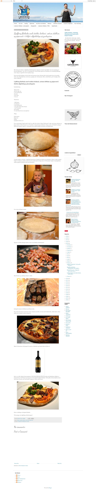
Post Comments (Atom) (23, 465)
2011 (67, 291)
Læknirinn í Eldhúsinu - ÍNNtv (44, 25)
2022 (67, 238)
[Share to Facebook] (32, 418)
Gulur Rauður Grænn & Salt (68, 320)
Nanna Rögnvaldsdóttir (69, 333)
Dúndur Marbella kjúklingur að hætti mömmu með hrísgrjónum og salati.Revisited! (76, 221)
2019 (67, 243)
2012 (67, 289)
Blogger (50, 487)
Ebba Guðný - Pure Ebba (68, 311)
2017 (67, 280)
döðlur (21, 420)
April (68, 259)
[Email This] (28, 418)
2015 (67, 283)
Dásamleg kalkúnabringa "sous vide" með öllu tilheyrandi (75, 180)
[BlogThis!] (29, 418)
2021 (67, 239)
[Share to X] (30, 418)
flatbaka (23, 420)
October (68, 248)
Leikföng (26, 23)
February (69, 262)
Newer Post (16, 463)
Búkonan (67, 309)
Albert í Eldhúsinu (68, 307)
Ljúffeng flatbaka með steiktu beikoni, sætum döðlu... (74, 273)
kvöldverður (27, 420)
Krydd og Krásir (67, 325)
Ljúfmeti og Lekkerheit (68, 327)
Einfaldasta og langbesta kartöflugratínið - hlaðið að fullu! (75, 190)
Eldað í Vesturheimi (68, 314)
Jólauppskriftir (33, 25)
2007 (67, 298)
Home (38, 463)
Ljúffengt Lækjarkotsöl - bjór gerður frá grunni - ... (73, 265)
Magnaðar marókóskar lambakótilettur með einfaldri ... (73, 268)
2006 (67, 299)
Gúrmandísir (68, 322)
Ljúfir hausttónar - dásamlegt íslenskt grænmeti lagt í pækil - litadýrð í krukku (72, 34)
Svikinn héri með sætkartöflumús (72, 212)
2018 (67, 278)
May (68, 257)
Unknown (19, 482)
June (68, 255)
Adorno (19, 475)
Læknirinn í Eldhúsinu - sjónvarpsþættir (21, 25)
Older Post (59, 463)
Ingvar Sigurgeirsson (21, 478)
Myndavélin (32, 23)
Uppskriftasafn (54, 25)
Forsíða (15, 23)
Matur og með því (68, 330)
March (68, 261)
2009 (67, 294)
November (69, 246)
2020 (67, 241)
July (68, 253)
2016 (67, 282)
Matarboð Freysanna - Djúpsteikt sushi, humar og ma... (73, 270)
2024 (67, 236)
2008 (67, 296)
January (68, 276)
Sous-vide (20, 23)
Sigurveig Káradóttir (68, 335)
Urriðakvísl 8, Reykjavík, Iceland (23, 421)
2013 (67, 287)
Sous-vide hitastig (77, 23)
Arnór (19, 477)
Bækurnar (49, 23)
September (69, 250)
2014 (67, 285)
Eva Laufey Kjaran (68, 318)
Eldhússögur (68, 316)
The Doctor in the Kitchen (41, 23)
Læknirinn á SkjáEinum (68, 23)
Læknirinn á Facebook (57, 23)
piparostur (31, 420)
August (68, 252)
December (69, 244)
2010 (67, 292)
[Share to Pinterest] (33, 418)
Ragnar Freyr (20, 480)
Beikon (18, 420)
